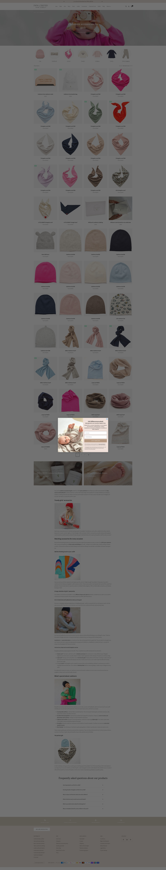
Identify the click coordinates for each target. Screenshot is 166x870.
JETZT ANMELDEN (95, 440)
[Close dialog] (107, 419)
